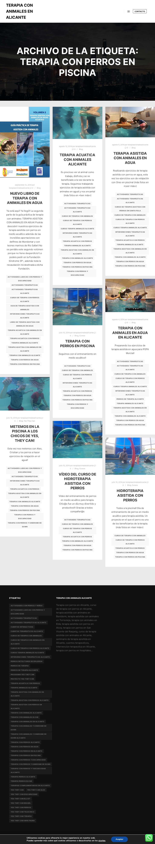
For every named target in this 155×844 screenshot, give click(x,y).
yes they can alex (36, 790)
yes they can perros (21, 807)
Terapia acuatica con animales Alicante (77, 159)
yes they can (17, 790)
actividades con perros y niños (27, 605)
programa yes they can (22, 674)
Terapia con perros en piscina (77, 343)
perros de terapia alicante (130, 399)
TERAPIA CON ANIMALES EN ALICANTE (19, 11)
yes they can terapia (21, 816)
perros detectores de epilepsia (26, 661)
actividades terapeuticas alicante (25, 291)
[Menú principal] (128, 11)
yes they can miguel (21, 803)
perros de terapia (20, 666)
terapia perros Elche (21, 781)
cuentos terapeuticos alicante (27, 631)
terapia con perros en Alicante (26, 751)
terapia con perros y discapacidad (77, 273)
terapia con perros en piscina (25, 364)
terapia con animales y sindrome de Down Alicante (28, 736)
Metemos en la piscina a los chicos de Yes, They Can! (24, 433)
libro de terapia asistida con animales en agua (25, 324)
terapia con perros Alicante (25, 742)
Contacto (140, 11)
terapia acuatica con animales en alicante (25, 332)
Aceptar (119, 839)
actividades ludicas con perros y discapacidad (25, 279)
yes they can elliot (20, 799)
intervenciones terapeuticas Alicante (25, 316)
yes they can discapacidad (24, 794)
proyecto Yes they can (22, 679)
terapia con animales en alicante (27, 721)
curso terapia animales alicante (77, 229)
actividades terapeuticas (25, 285)
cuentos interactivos (22, 627)
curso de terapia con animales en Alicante (28, 642)
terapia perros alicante (23, 777)
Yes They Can (29, 421)
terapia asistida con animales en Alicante (24, 349)
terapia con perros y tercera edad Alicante (28, 770)
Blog (39, 188)
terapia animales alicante (25, 343)
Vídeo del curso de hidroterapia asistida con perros (77, 481)
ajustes (101, 840)
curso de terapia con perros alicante (24, 299)
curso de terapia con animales (77, 216)
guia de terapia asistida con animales (25, 307)
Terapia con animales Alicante (24, 355)
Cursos (82, 336)
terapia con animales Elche (24, 717)
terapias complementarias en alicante (30, 785)
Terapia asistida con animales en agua (130, 158)
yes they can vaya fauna (23, 820)
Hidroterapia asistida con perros (130, 495)
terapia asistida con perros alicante (30, 700)
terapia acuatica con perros (24, 338)
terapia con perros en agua (25, 360)
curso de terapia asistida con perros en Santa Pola (130, 209)
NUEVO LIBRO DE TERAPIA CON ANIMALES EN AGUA (25, 198)
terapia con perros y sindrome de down (25, 525)
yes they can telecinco (22, 812)
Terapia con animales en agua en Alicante (130, 332)
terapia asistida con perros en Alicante (26, 706)
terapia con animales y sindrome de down (28, 728)
